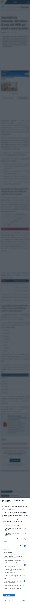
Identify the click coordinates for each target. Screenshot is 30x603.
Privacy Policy (23, 600)
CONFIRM (9, 595)
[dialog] (15, 550)
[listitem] (15, 525)
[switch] (25, 528)
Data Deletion (7, 600)
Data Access (15, 600)
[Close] (27, 500)
